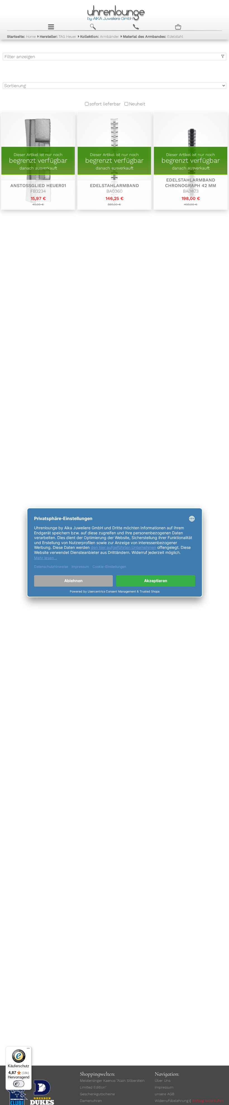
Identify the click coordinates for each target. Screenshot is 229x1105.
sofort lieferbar (105, 104)
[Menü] (28, 1049)
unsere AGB (164, 1094)
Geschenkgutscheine (97, 1094)
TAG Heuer (58, 36)
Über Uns (162, 1080)
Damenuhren (91, 1101)
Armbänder (99, 36)
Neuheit (137, 104)
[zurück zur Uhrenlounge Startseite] (114, 12)
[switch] (18, 1083)
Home (21, 36)
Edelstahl (153, 36)
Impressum (164, 1087)
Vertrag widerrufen (207, 1101)
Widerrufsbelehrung (172, 1101)
